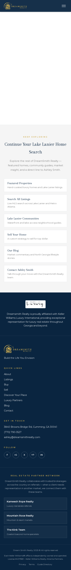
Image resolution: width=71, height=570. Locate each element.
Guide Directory (44, 564)
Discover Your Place (15, 395)
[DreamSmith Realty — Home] (15, 6)
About (7, 374)
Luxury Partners (13, 400)
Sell (6, 389)
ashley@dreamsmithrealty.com (22, 437)
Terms (32, 564)
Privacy (22, 564)
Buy (6, 384)
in (41, 455)
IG (16, 455)
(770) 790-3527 (12, 432)
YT (33, 455)
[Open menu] (63, 6)
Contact (8, 410)
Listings (8, 379)
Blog (6, 405)
